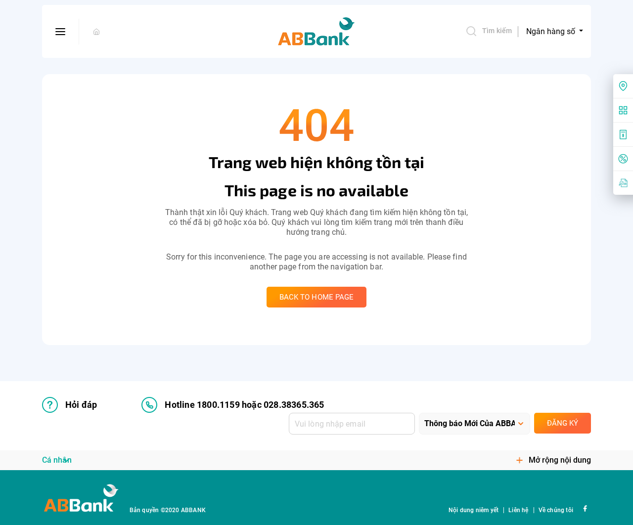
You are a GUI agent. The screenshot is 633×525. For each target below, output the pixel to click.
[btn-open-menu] (60, 31)
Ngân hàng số (551, 31)
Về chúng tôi (556, 510)
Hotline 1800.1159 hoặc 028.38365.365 (244, 404)
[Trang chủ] (96, 31)
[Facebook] (585, 508)
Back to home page (316, 297)
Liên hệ (518, 510)
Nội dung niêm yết (473, 510)
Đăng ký (562, 423)
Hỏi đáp (81, 404)
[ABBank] (316, 31)
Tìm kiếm (497, 31)
